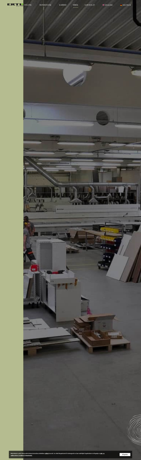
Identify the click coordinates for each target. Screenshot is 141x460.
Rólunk (28, 5)
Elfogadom (125, 454)
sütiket (47, 453)
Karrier (62, 5)
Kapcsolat (90, 5)
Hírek (75, 5)
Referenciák (45, 5)
